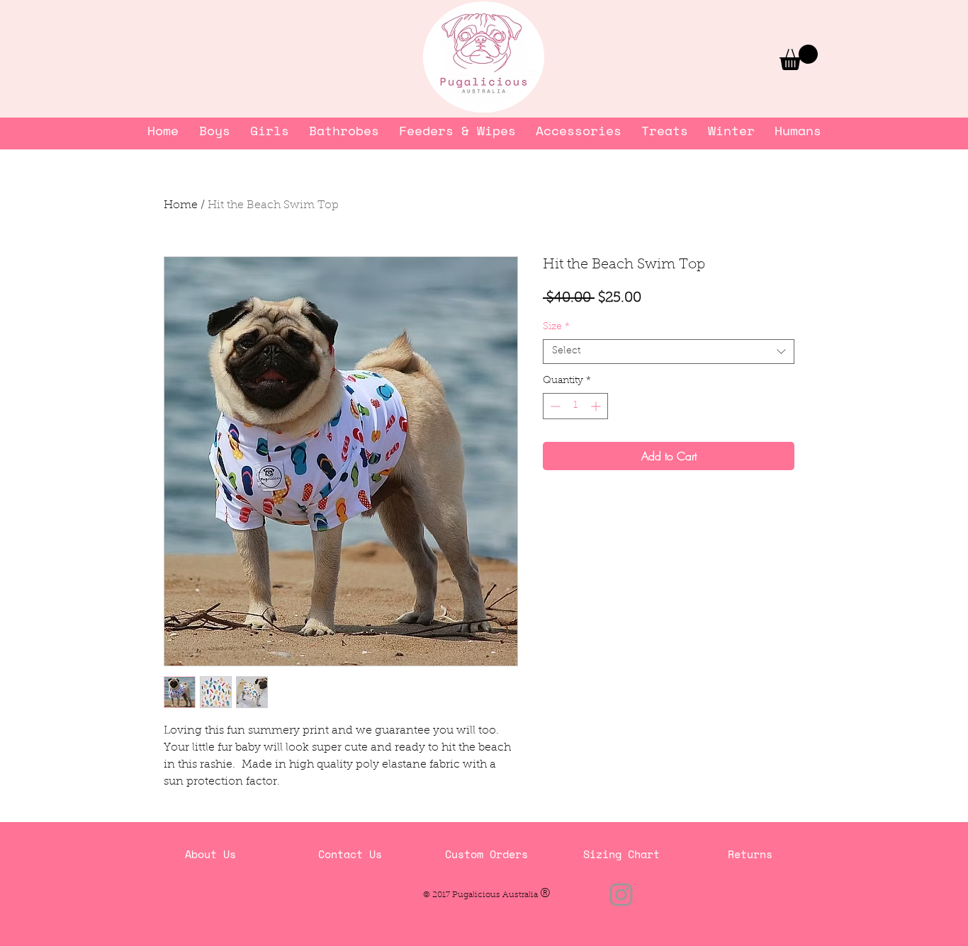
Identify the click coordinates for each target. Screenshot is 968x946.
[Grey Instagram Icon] (621, 894)
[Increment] (597, 406)
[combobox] (668, 351)
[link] (799, 57)
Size (556, 327)
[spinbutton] (575, 406)
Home (181, 205)
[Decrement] (554, 406)
